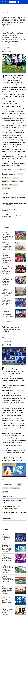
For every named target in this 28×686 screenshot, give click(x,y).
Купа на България (6, 188)
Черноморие (4, 264)
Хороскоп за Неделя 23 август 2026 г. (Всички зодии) (7, 547)
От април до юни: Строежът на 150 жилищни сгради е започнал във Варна (7, 293)
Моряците (20, 174)
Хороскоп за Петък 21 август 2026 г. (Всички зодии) (7, 589)
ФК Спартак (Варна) (14, 488)
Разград (21, 181)
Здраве (7, 242)
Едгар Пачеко (5, 181)
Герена (19, 484)
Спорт (3, 12)
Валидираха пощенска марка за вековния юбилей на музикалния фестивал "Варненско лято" (7, 283)
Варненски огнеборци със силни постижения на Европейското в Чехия (7, 259)
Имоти (8, 287)
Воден (6, 309)
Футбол (8, 12)
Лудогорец (4, 184)
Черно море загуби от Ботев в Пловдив (14, 512)
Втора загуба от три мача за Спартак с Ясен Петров (7, 302)
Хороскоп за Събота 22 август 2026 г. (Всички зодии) (7, 558)
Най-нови (7, 529)
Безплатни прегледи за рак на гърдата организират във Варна (7, 248)
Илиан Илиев (14, 181)
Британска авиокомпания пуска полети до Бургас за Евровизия (7, 579)
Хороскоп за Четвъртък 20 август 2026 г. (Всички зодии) (7, 600)
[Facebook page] (2, 2)
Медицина (3, 242)
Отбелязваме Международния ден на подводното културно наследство (7, 570)
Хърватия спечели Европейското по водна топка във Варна (7, 314)
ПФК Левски (5, 491)
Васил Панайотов (6, 177)
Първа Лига (4, 488)
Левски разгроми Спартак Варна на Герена (7, 537)
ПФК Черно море (13, 184)
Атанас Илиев (15, 177)
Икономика (3, 287)
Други (6, 253)
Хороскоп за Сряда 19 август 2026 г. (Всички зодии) (7, 610)
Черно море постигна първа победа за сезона (7, 236)
